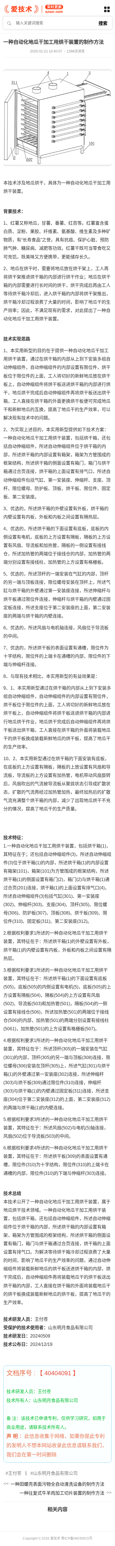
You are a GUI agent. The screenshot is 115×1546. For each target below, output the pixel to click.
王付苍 (14, 1473)
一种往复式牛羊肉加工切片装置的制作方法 (62, 1493)
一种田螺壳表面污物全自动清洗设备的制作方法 (57, 1484)
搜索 (103, 23)
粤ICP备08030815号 (76, 1538)
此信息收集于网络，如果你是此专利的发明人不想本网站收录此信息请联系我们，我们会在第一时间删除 (56, 1446)
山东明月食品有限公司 (55, 1473)
